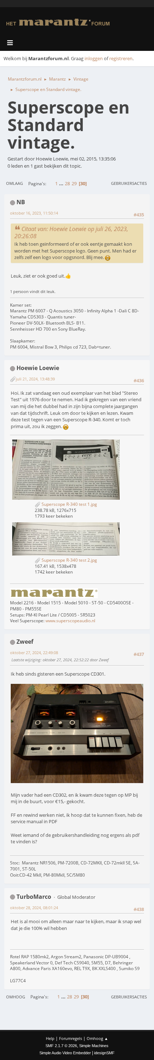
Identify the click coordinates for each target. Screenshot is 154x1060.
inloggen (94, 58)
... (61, 183)
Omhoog (15, 996)
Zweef (24, 642)
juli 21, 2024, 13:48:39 (35, 379)
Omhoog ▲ (97, 1038)
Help (50, 1038)
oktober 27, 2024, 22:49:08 (34, 652)
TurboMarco (33, 897)
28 (67, 183)
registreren (121, 58)
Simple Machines (94, 1046)
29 (74, 183)
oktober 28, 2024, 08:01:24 (34, 907)
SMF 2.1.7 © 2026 (61, 1046)
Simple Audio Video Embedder (65, 1053)
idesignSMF (104, 1053)
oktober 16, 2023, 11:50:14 (34, 213)
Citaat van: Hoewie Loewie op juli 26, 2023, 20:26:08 (71, 232)
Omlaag (14, 183)
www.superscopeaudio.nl (70, 621)
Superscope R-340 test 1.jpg (68, 504)
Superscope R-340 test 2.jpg (68, 560)
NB (20, 202)
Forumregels (70, 1038)
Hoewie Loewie (37, 368)
